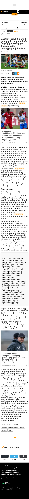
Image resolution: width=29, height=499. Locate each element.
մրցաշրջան (4, 430)
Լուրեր (4, 24)
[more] (26, 142)
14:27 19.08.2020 (5, 51)
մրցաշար (22, 427)
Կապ (17, 468)
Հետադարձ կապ (5, 479)
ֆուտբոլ (16, 424)
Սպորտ (3, 424)
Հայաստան (9, 424)
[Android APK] (5, 483)
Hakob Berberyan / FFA (10, 70)
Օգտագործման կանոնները (8, 468)
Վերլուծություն (24, 452)
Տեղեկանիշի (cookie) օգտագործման (11, 476)
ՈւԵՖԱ (10, 430)
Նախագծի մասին (5, 466)
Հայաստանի (19, 168)
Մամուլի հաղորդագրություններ (9, 470)
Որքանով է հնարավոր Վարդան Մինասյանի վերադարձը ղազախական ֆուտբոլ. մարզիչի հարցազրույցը (13, 357)
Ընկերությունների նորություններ (10, 472)
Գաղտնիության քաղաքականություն (11, 474)
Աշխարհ (15, 452)
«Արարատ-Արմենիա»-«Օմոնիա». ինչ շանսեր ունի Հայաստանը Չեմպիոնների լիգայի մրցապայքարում (13, 135)
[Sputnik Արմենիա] (5, 12)
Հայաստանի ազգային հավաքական (10, 427)
